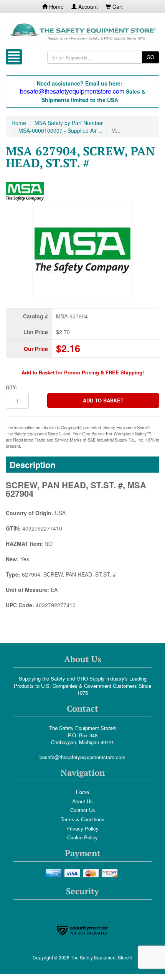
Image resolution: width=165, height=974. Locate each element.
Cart (117, 6)
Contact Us (82, 810)
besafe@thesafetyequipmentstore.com (82, 757)
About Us (82, 801)
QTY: (11, 387)
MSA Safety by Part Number (69, 123)
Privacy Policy (82, 828)
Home (56, 6)
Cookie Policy (82, 837)
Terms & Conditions (82, 819)
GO (150, 57)
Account (87, 6)
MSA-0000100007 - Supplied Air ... (60, 130)
